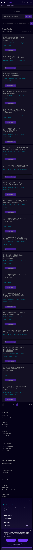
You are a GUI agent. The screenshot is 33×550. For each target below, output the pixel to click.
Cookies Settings (16, 544)
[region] (17, 538)
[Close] (30, 530)
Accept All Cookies (23, 540)
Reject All (11, 540)
